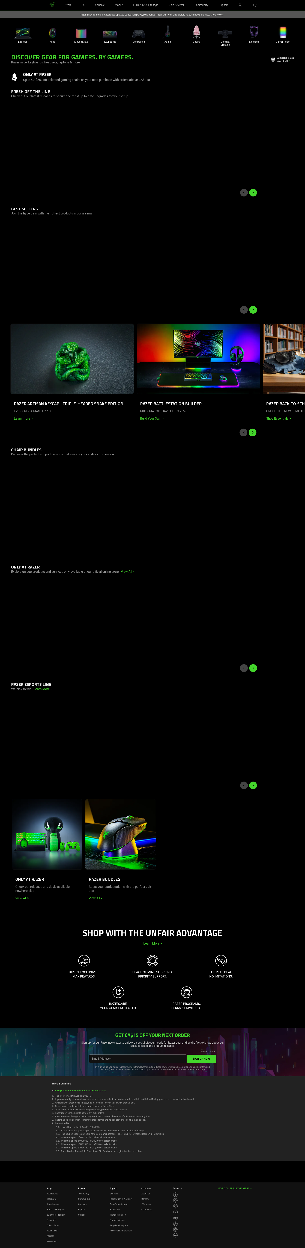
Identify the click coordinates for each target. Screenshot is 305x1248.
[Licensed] (254, 32)
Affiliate (50, 1236)
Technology (83, 1193)
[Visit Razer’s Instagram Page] (175, 1200)
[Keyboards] (110, 32)
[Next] (253, 192)
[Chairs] (196, 32)
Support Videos (117, 1220)
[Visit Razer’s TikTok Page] (175, 1223)
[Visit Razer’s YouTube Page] (175, 1217)
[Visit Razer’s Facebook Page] (175, 1194)
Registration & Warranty (121, 1199)
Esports (81, 1209)
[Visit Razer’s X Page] (175, 1212)
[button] (255, 5)
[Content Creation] (225, 32)
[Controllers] (139, 32)
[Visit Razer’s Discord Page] (175, 1235)
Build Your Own (151, 418)
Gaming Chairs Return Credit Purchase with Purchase (79, 1090)
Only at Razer (53, 1225)
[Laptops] (23, 32)
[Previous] (244, 192)
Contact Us (146, 1209)
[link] (51, 5)
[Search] (240, 5)
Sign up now (201, 1059)
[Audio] (168, 32)
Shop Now (216, 14)
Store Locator (53, 1204)
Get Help (114, 1193)
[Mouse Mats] (81, 32)
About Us (145, 1193)
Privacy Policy (141, 1069)
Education (51, 1220)
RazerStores (52, 1193)
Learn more (23, 418)
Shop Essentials (278, 418)
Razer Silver (52, 1230)
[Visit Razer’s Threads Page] (175, 1206)
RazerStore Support (119, 1204)
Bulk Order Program (56, 1215)
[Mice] (52, 32)
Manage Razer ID (118, 1215)
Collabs (81, 1215)
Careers (145, 1199)
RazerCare (114, 1209)
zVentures (146, 1204)
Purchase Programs (56, 1209)
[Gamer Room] (283, 32)
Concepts (82, 1204)
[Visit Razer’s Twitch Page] (175, 1229)
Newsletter (52, 1241)
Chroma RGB (84, 1199)
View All (22, 898)
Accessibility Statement (121, 1230)
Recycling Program (119, 1225)
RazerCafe (51, 1199)
